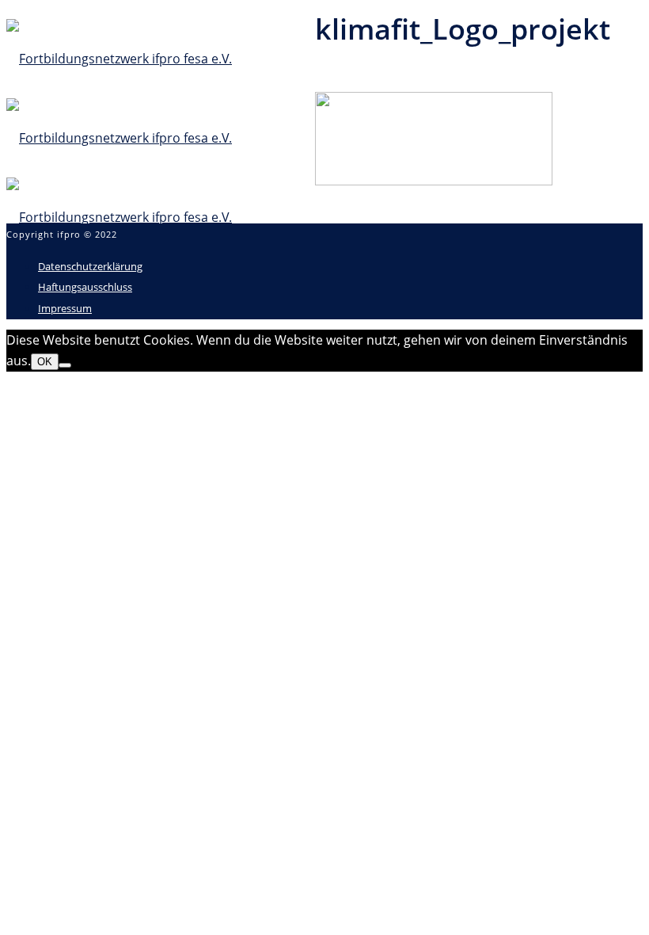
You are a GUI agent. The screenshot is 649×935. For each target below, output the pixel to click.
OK (44, 362)
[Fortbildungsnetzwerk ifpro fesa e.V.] (119, 138)
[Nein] (65, 365)
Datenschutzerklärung (90, 266)
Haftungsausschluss (85, 287)
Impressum (65, 308)
